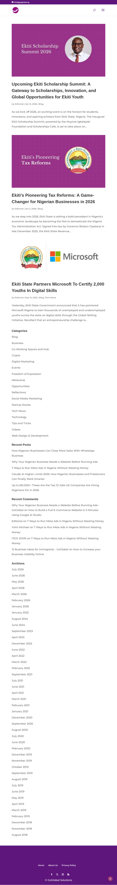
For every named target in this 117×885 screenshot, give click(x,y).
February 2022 (21, 668)
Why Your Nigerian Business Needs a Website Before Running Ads (55, 461)
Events (16, 367)
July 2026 (18, 569)
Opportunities (21, 386)
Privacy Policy (69, 865)
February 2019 (21, 816)
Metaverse (18, 380)
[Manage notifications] (110, 878)
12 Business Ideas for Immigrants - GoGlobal (40, 549)
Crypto (16, 355)
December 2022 (22, 643)
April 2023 (18, 637)
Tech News (50, 297)
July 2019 (17, 785)
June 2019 (18, 791)
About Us (53, 865)
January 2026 (20, 606)
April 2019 (18, 804)
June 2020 (18, 742)
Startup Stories (21, 404)
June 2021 (18, 686)
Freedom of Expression (26, 374)
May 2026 (18, 581)
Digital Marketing (23, 361)
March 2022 (19, 662)
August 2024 (20, 618)
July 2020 (18, 736)
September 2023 (22, 631)
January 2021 (20, 711)
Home (41, 865)
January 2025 (20, 612)
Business (17, 343)
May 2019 (18, 797)
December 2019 (22, 754)
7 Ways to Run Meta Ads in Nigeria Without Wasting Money (50, 468)
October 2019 (20, 767)
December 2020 (22, 717)
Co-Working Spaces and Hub (30, 349)
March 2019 (19, 810)
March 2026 (19, 594)
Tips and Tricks (21, 423)
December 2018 (22, 822)
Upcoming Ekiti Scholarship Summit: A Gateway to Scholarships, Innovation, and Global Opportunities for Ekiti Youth (54, 90)
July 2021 (17, 680)
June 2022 (18, 649)
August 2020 (20, 729)
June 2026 (18, 575)
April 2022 (18, 655)
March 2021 (19, 699)
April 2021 (18, 692)
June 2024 (18, 625)
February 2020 (21, 748)
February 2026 (21, 600)
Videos (16, 429)
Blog (41, 104)
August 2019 (19, 779)
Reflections (19, 392)
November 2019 (22, 760)
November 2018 (22, 828)
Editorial (19, 104)
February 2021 (21, 705)
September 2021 (22, 674)
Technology (19, 417)
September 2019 (22, 773)
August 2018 (20, 834)
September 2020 (22, 723)
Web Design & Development (30, 435)
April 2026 (18, 588)
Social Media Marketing (27, 398)
